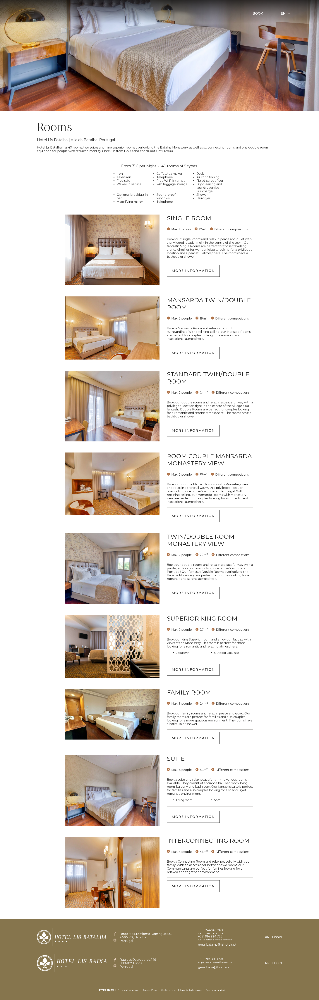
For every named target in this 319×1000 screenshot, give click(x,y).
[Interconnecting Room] (112, 872)
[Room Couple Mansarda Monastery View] (112, 484)
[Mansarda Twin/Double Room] (112, 328)
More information (193, 271)
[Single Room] (112, 250)
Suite (176, 758)
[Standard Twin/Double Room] (112, 406)
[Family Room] (112, 714)
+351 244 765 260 (210, 930)
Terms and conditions (128, 990)
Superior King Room (202, 618)
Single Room (189, 218)
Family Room (189, 692)
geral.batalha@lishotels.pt (217, 944)
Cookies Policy (150, 990)
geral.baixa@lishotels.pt (215, 967)
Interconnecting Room (208, 840)
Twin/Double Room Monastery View (200, 540)
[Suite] (112, 790)
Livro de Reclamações (191, 990)
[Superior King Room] (112, 646)
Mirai (221, 990)
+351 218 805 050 (210, 959)
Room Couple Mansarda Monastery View (209, 459)
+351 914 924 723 (210, 936)
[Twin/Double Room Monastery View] (112, 568)
